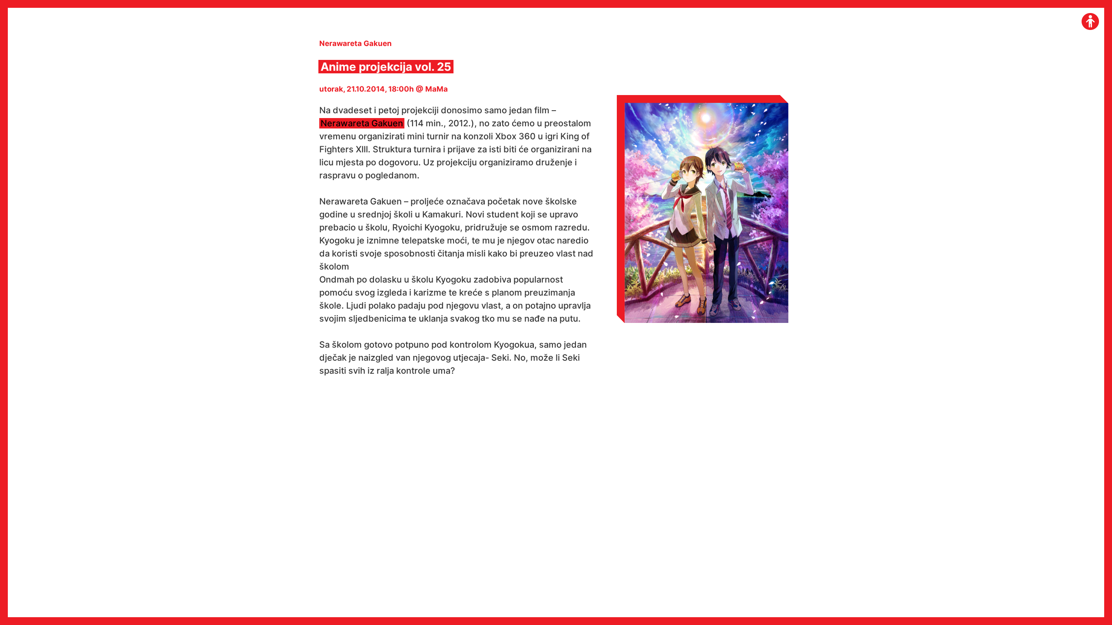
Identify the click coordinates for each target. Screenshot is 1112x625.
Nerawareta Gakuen (362, 123)
